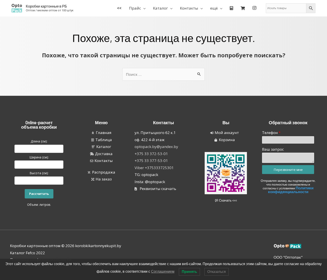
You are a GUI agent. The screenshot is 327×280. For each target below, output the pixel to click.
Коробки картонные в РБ (46, 6)
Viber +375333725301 (154, 167)
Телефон (270, 132)
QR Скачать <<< (226, 200)
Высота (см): (39, 173)
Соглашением (162, 271)
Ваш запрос (273, 149)
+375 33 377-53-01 (151, 160)
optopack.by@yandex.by (156, 146)
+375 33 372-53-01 (151, 153)
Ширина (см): (39, 157)
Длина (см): (39, 141)
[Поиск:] (163, 74)
